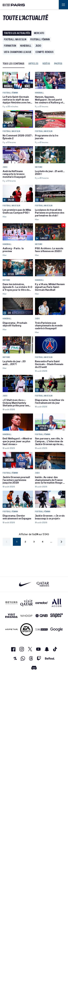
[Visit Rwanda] (11, 615)
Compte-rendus (44, 52)
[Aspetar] (11, 629)
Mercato (39, 33)
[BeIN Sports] (41, 629)
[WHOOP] (26, 615)
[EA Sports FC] (26, 629)
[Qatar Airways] (43, 584)
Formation (10, 45)
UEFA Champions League (18, 52)
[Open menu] (63, 4)
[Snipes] (56, 615)
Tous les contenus (13, 64)
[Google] (56, 629)
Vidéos (46, 64)
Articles (33, 64)
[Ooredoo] (41, 602)
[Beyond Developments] (11, 602)
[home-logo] (14, 5)
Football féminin (40, 39)
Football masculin (15, 39)
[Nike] (25, 584)
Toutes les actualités (17, 33)
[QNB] (41, 615)
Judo (38, 45)
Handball (26, 45)
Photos (58, 64)
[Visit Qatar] (26, 602)
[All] (56, 602)
